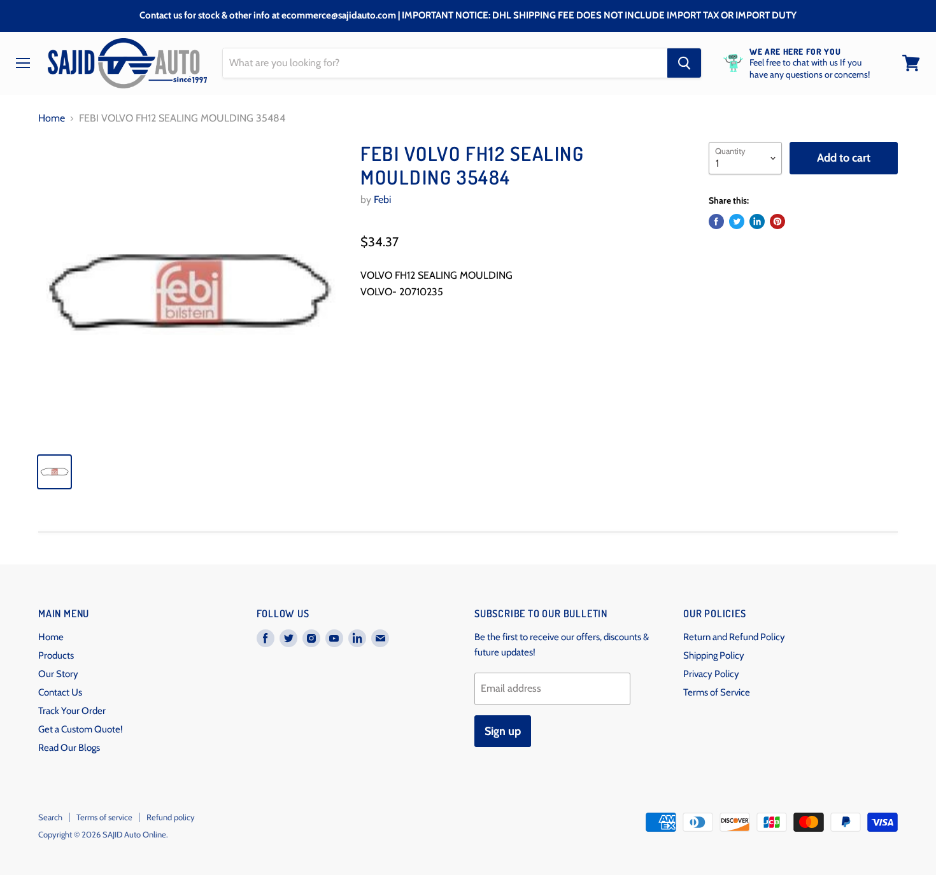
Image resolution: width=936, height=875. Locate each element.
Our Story (58, 674)
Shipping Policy (713, 655)
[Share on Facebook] (716, 221)
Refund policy (170, 817)
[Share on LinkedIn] (757, 221)
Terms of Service (716, 692)
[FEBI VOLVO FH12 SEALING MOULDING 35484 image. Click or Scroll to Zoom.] (188, 292)
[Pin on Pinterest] (777, 221)
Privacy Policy (711, 674)
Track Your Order (72, 711)
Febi (382, 199)
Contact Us (60, 692)
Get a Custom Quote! (80, 729)
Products (56, 655)
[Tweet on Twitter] (736, 221)
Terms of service (104, 817)
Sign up (503, 731)
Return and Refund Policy (734, 637)
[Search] (684, 63)
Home (51, 118)
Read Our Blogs (69, 747)
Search (50, 817)
